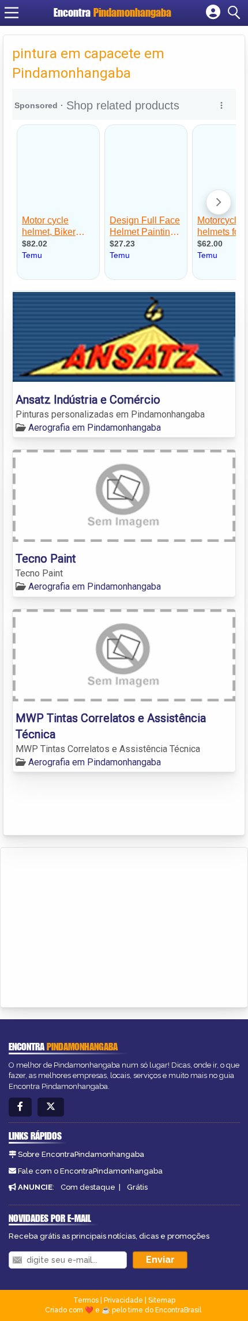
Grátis (137, 1187)
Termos (86, 1300)
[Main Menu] (11, 12)
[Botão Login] (213, 12)
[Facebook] (20, 1107)
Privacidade (123, 1300)
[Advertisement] (95, 925)
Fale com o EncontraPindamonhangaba (90, 1171)
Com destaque (88, 1187)
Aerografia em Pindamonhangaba (94, 427)
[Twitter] (50, 1107)
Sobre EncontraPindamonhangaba (81, 1154)
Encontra (112, 12)
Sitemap (161, 1300)
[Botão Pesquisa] (236, 12)
